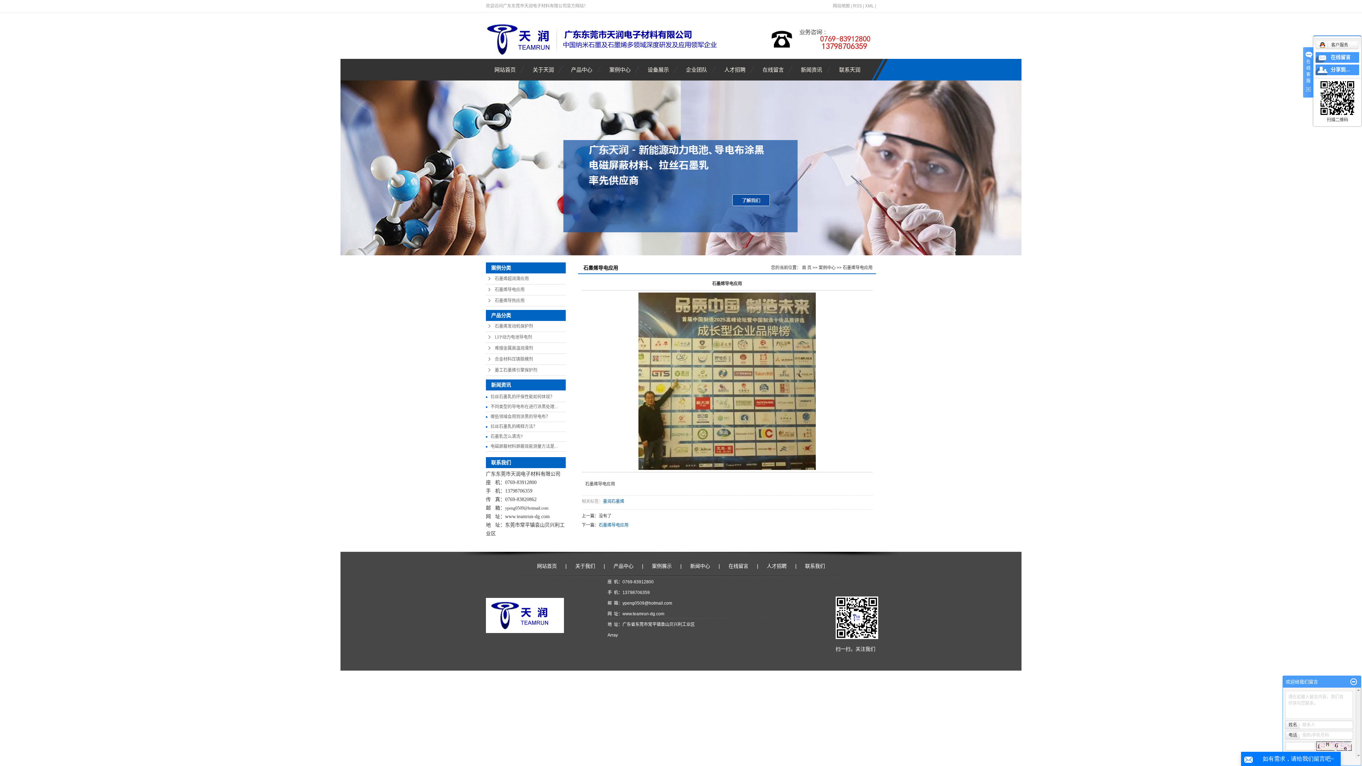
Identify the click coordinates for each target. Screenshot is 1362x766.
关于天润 (543, 70)
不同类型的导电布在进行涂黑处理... (524, 406)
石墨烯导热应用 (510, 300)
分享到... (1340, 69)
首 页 (807, 267)
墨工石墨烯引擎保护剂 (516, 370)
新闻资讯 (811, 70)
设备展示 (658, 70)
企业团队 (696, 70)
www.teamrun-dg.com (527, 516)
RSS (857, 6)
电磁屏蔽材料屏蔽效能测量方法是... (524, 446)
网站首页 (505, 70)
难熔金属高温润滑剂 (514, 348)
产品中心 (581, 70)
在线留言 (773, 70)
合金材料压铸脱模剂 (514, 359)
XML (869, 6)
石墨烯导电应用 (510, 289)
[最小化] (1353, 681)
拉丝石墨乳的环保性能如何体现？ (522, 396)
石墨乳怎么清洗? (507, 436)
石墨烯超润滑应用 (512, 278)
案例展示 (662, 566)
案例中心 (620, 70)
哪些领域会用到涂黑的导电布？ (520, 416)
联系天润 (849, 70)
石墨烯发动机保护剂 (514, 326)
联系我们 (815, 566)
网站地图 (841, 6)
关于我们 (585, 566)
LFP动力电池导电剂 (513, 337)
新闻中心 (700, 566)
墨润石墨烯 (613, 501)
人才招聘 (735, 70)
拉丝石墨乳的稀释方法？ (514, 426)
